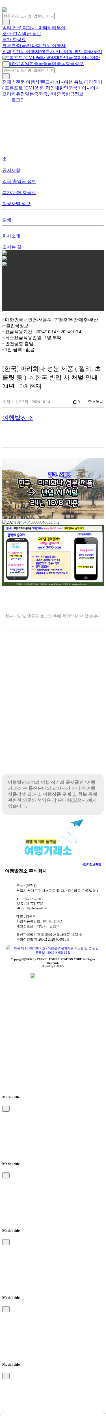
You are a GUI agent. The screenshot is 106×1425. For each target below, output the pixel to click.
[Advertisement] (53, 712)
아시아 (89, 57)
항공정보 (75, 63)
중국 (38, 63)
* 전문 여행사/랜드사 (33, 51)
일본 (29, 63)
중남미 (50, 63)
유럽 (20, 63)
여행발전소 (17, 417)
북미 (77, 57)
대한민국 (64, 57)
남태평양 (46, 57)
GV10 (31, 57)
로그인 (17, 99)
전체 (6, 51)
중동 (61, 63)
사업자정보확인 (91, 864)
